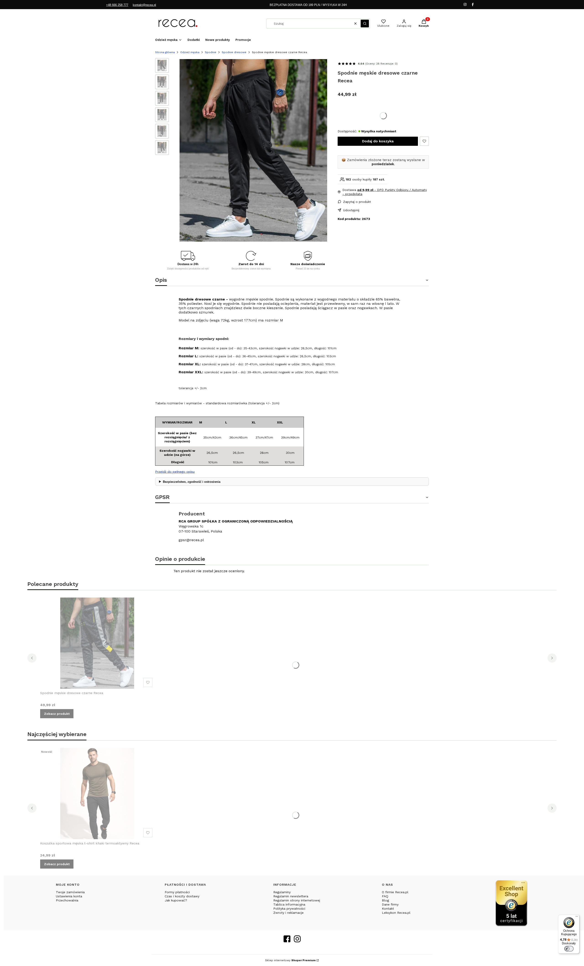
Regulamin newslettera (290, 896)
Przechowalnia (67, 900)
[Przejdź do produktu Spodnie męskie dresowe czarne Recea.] (97, 643)
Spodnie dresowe (234, 52)
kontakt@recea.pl (144, 5)
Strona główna (165, 52)
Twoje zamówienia (70, 892)
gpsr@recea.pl (191, 540)
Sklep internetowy (290, 960)
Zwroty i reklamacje (288, 912)
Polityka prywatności (289, 908)
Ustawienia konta (69, 896)
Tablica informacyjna (289, 904)
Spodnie (210, 52)
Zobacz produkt (57, 713)
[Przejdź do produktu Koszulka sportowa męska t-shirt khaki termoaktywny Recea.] (97, 793)
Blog (385, 900)
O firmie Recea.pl (395, 892)
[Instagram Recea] (297, 940)
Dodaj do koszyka (378, 141)
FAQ (385, 896)
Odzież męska (189, 52)
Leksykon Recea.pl (396, 912)
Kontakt (388, 908)
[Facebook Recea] (287, 940)
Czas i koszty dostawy (182, 896)
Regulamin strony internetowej (296, 900)
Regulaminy (282, 892)
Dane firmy (390, 904)
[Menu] (576, 917)
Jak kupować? (176, 900)
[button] (365, 23)
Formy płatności (177, 892)
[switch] (569, 948)
